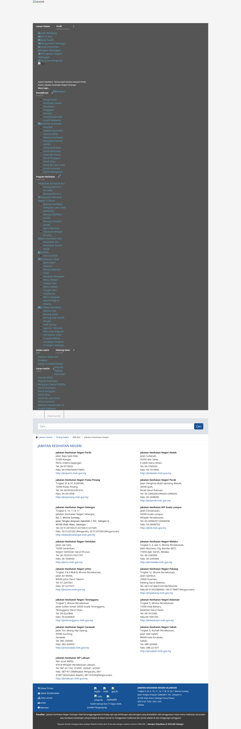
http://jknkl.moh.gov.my (153, 527)
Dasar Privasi (46, 688)
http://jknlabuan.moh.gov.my (72, 678)
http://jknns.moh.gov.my (69, 562)
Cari (198, 426)
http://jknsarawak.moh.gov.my (72, 647)
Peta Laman (46, 697)
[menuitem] (43, 27)
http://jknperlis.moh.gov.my (71, 473)
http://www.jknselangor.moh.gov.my (75, 534)
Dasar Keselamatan (49, 693)
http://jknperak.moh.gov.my (155, 500)
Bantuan (44, 707)
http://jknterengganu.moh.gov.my (74, 620)
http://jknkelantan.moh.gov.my (157, 620)
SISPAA (141, 705)
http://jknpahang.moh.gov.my (156, 592)
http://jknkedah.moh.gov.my (155, 473)
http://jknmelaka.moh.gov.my (156, 562)
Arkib (43, 702)
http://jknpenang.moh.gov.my (72, 497)
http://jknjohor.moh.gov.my (70, 589)
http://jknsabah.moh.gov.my (155, 651)
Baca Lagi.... (43, 88)
